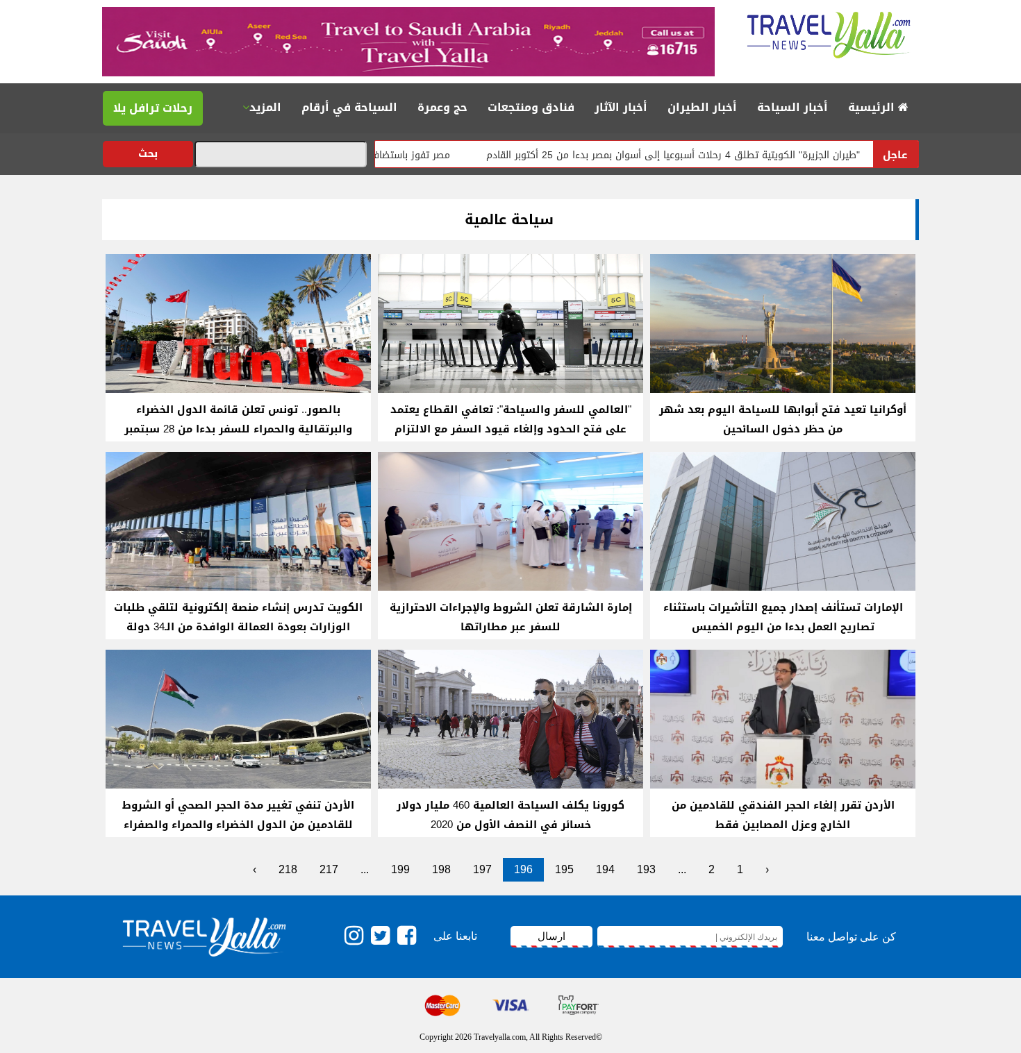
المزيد (265, 107)
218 (288, 869)
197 (482, 869)
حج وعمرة (442, 107)
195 (564, 869)
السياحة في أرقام (349, 107)
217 (328, 869)
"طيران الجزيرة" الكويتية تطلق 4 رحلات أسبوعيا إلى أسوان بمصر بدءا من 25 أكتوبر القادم (719, 155)
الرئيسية (873, 107)
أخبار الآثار (621, 107)
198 (441, 869)
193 (646, 869)
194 (605, 869)
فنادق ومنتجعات (531, 107)
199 (400, 869)
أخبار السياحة (792, 107)
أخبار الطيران (702, 107)
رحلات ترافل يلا (152, 108)
